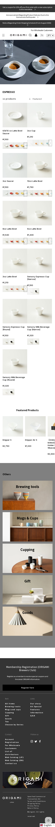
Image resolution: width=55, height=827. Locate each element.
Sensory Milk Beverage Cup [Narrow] (38, 328)
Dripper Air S (31, 440)
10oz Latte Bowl (34, 181)
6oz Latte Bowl (34, 229)
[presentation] (25, 146)
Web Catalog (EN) (14, 760)
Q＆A (32, 715)
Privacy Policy (33, 806)
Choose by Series (14, 724)
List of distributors (12, 753)
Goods (8, 718)
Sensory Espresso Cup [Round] (14, 328)
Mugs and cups (13, 709)
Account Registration (12, 740)
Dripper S (7, 440)
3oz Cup (31, 130)
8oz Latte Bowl (10, 229)
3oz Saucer (8, 181)
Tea (7, 721)
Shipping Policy (34, 803)
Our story (35, 703)
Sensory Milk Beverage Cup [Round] (14, 378)
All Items (10, 703)
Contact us (11, 763)
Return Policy (33, 808)
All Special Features (36, 708)
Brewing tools (12, 706)
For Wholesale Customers (42, 30)
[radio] (6, 145)
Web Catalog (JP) (14, 757)
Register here (27, 687)
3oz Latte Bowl (10, 276)
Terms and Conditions (37, 801)
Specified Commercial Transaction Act (37, 798)
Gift (7, 715)
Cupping (9, 712)
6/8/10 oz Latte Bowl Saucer (12, 131)
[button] (3, 35)
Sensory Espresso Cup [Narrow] (38, 277)
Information (36, 712)
